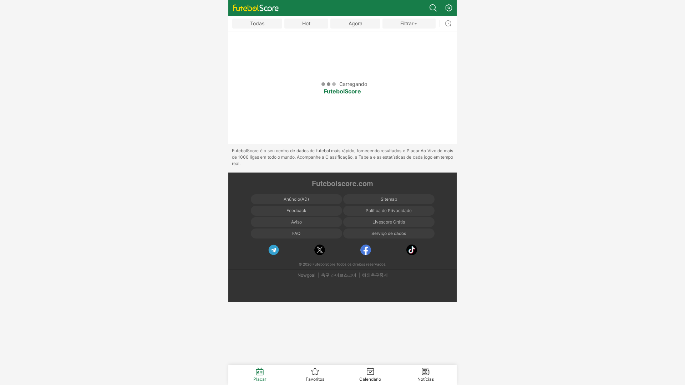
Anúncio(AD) (296, 199)
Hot (306, 23)
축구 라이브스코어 (338, 275)
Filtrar (406, 23)
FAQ (296, 233)
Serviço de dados (388, 233)
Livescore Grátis (388, 222)
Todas (257, 23)
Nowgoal (306, 275)
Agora (355, 23)
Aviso (296, 222)
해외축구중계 (375, 275)
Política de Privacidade (389, 210)
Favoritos (315, 379)
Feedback (296, 210)
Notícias (425, 379)
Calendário (370, 379)
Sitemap (389, 199)
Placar (259, 379)
